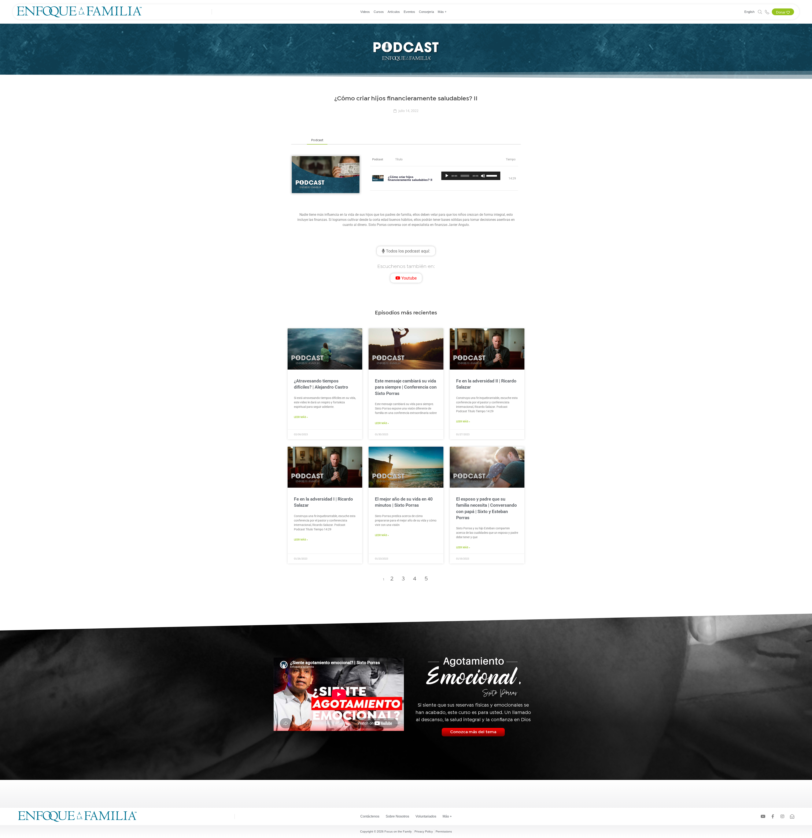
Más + (442, 12)
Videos (365, 12)
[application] (470, 176)
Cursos (379, 12)
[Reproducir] (447, 176)
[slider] (492, 175)
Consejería (426, 12)
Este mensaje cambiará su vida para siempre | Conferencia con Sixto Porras (406, 387)
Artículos (394, 12)
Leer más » (301, 417)
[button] (317, 141)
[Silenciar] (483, 176)
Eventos (409, 12)
